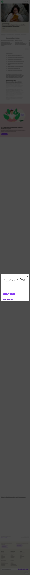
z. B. (22, 285)
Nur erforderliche (5, 293)
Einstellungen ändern (6, 296)
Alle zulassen (12, 293)
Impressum (4, 299)
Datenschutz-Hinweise (10, 299)
